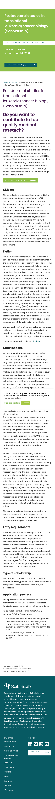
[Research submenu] (13, 746)
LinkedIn (34, 43)
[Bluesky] (36, 744)
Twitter (26, 43)
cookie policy (14, 398)
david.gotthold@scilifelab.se (16, 671)
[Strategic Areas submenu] (19, 750)
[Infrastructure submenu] (17, 741)
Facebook (16, 43)
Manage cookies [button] (12, 403)
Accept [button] (26, 403)
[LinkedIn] (30, 744)
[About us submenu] (13, 781)
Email (42, 43)
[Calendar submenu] (13, 767)
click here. (36, 341)
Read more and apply (16, 65)
